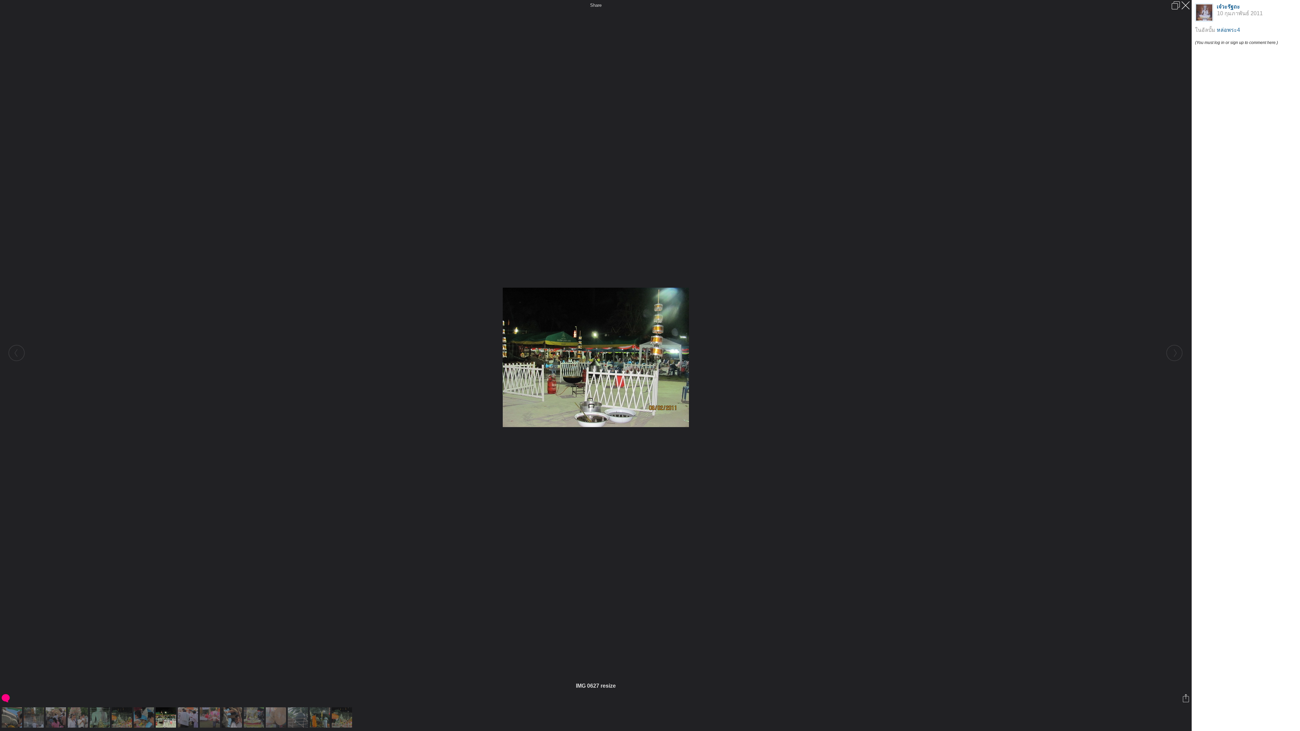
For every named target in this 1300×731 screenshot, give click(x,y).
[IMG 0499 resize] (79, 717)
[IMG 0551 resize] (321, 717)
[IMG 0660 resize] (211, 717)
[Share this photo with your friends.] (1186, 698)
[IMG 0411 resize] (233, 717)
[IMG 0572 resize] (343, 717)
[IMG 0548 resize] (101, 717)
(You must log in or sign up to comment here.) (1236, 42)
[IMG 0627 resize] (167, 717)
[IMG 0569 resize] (123, 717)
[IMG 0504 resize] (299, 717)
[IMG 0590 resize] (145, 717)
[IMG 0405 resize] (13, 717)
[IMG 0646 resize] (189, 717)
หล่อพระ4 (1228, 30)
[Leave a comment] (6, 698)
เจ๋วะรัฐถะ (1228, 6)
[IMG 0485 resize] (277, 717)
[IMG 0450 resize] (35, 717)
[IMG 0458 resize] (255, 717)
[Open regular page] (1176, 5)
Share (596, 5)
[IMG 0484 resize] (57, 717)
